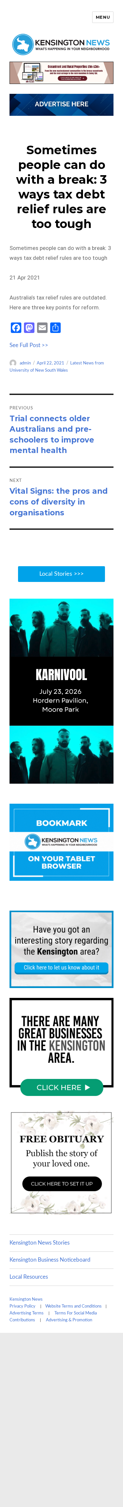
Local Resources (29, 1277)
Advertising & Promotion (69, 1320)
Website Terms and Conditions (73, 1306)
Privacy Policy (22, 1306)
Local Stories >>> (61, 574)
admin (25, 363)
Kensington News (26, 1299)
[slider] (68, 778)
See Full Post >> (29, 345)
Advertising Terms (27, 1313)
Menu (103, 17)
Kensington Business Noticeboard (50, 1260)
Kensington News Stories (40, 1243)
